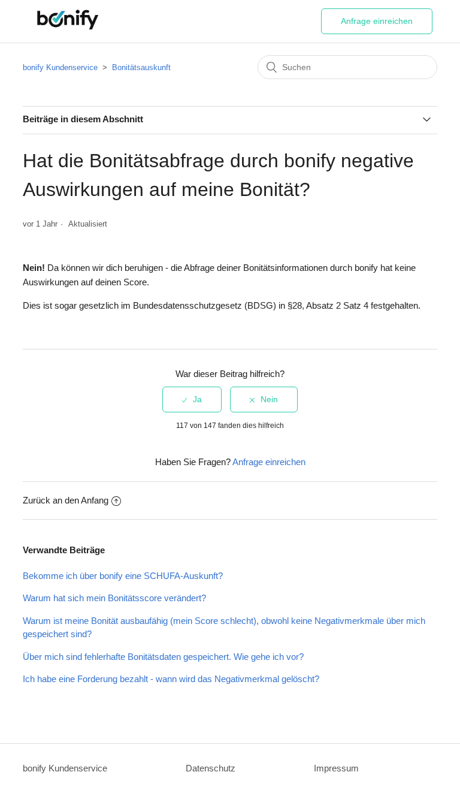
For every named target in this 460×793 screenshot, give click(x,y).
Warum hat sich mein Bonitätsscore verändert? (114, 598)
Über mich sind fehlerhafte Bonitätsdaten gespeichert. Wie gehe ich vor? (163, 657)
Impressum (336, 768)
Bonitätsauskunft (141, 67)
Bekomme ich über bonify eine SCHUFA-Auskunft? (123, 576)
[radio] (192, 399)
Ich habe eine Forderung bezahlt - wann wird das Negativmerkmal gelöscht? (171, 679)
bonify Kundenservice (60, 67)
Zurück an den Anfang (65, 500)
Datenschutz (210, 768)
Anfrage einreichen (377, 21)
